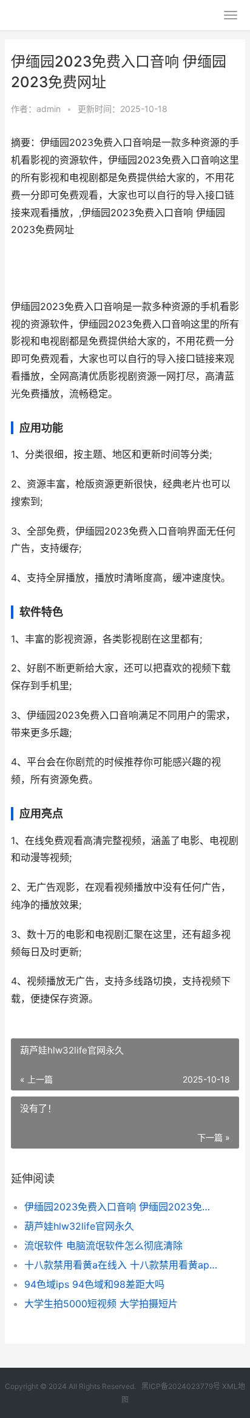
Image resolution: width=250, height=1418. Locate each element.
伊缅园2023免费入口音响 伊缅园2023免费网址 (121, 1207)
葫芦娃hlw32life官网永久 (79, 1226)
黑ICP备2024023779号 (180, 1386)
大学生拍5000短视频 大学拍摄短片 (101, 1304)
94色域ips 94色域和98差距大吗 (94, 1284)
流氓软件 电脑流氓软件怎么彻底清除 (103, 1245)
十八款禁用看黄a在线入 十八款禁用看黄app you (121, 1265)
